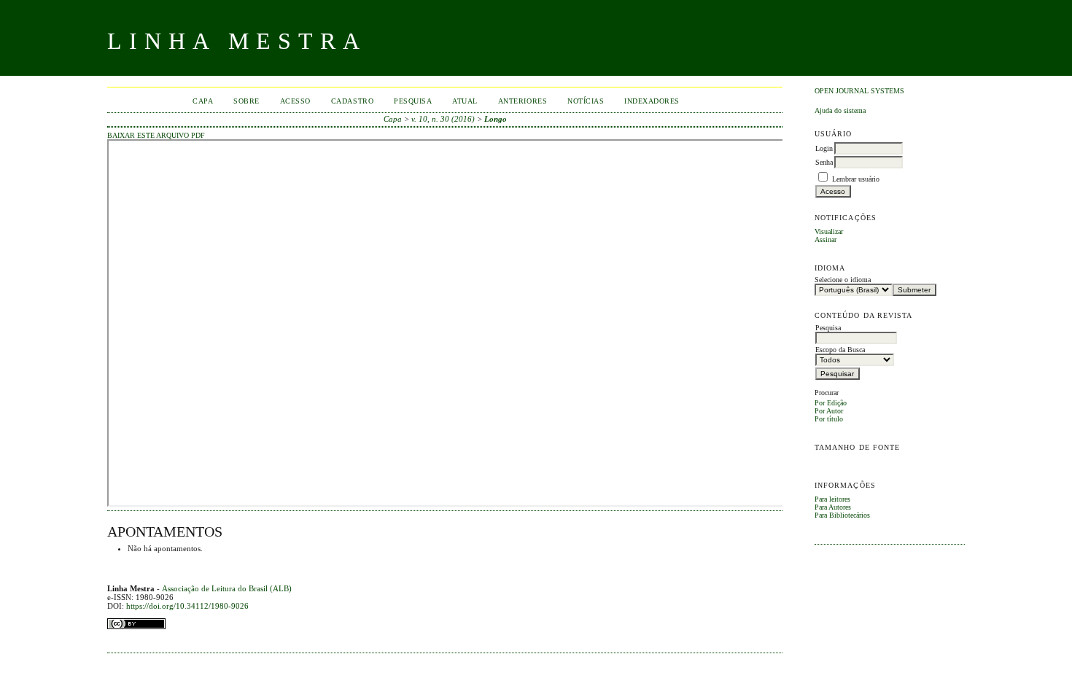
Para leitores (832, 499)
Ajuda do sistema (840, 110)
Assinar (825, 239)
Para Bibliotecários (842, 515)
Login (824, 148)
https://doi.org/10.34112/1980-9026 (187, 605)
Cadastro (352, 101)
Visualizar (829, 231)
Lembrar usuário (855, 179)
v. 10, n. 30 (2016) (443, 118)
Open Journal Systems (859, 91)
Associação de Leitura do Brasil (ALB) (227, 588)
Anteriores (522, 101)
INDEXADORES (652, 101)
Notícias (585, 101)
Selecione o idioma (843, 280)
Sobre (246, 101)
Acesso (295, 101)
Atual (465, 101)
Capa (203, 101)
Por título (829, 419)
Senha (824, 162)
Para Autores (833, 507)
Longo (495, 118)
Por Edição (831, 403)
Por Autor (829, 411)
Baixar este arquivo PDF (156, 135)
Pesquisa (413, 101)
